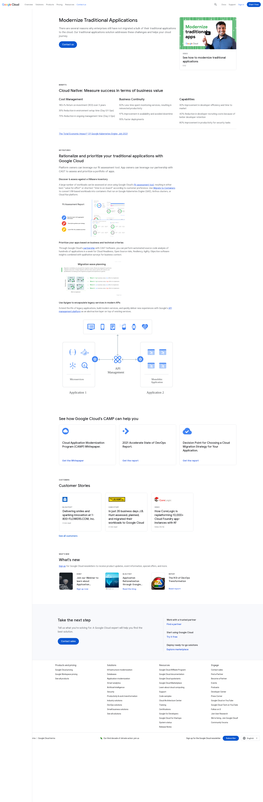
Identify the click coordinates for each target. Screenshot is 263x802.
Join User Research (219, 714)
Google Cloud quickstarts (170, 678)
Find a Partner (217, 674)
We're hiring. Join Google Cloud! (224, 718)
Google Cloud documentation (171, 674)
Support (232, 4)
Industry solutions (114, 700)
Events (214, 683)
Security (110, 692)
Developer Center (218, 692)
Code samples (165, 696)
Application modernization (118, 678)
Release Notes (165, 727)
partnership (89, 248)
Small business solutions (117, 709)
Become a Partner (219, 678)
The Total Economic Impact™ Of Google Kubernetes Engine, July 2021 (93, 133)
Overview (29, 4)
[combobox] (250, 738)
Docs (224, 4)
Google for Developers (168, 714)
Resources (69, 4)
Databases (111, 674)
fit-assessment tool (144, 184)
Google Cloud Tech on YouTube (224, 705)
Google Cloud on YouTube (222, 700)
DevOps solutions (114, 705)
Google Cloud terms (46, 738)
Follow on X (216, 709)
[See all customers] (68, 536)
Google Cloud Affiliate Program (172, 670)
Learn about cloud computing (171, 687)
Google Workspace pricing (66, 674)
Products (50, 4)
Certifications (165, 709)
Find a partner (174, 624)
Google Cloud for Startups (170, 718)
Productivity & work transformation (122, 696)
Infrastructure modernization (119, 670)
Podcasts (215, 687)
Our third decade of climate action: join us (121, 738)
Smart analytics (114, 683)
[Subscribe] (231, 738)
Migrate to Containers (164, 188)
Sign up (62, 566)
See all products (62, 678)
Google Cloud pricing (64, 670)
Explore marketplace (177, 649)
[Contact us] (68, 44)
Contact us (81, 4)
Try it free (172, 637)
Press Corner (216, 696)
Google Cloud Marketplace (170, 683)
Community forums (219, 722)
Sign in (241, 4)
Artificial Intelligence (116, 687)
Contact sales (217, 670)
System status (165, 722)
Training (162, 705)
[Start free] (254, 4)
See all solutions (114, 714)
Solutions (39, 4)
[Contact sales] (68, 641)
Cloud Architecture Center (170, 700)
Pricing (59, 4)
